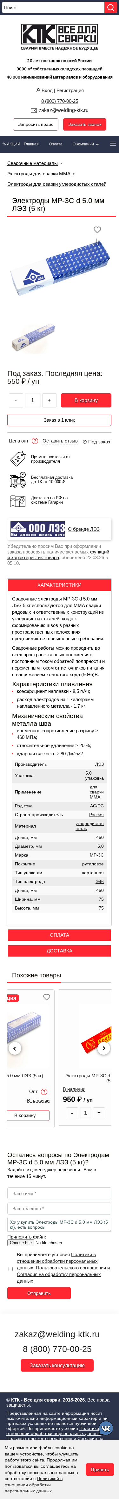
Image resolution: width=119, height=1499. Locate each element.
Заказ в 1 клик (59, 420)
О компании (84, 144)
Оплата (56, 144)
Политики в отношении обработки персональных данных (57, 1261)
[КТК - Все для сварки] (59, 38)
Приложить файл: (26, 1236)
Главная (31, 144)
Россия (96, 814)
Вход (47, 90)
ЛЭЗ (99, 764)
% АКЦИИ (11, 144)
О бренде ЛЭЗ (84, 529)
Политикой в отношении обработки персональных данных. (34, 1484)
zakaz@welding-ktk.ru (64, 110)
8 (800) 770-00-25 (59, 101)
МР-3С (97, 855)
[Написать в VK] (106, 1429)
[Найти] (110, 7)
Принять (100, 1469)
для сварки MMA (97, 792)
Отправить (39, 1293)
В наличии (38, 1100)
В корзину (86, 400)
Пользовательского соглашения (71, 1267)
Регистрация (70, 90)
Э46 (100, 881)
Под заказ (99, 441)
